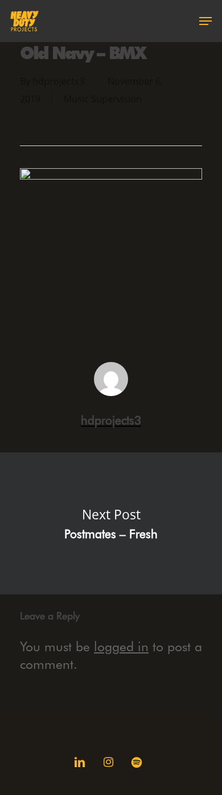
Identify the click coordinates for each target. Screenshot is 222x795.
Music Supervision (103, 99)
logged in (121, 646)
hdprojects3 (58, 81)
